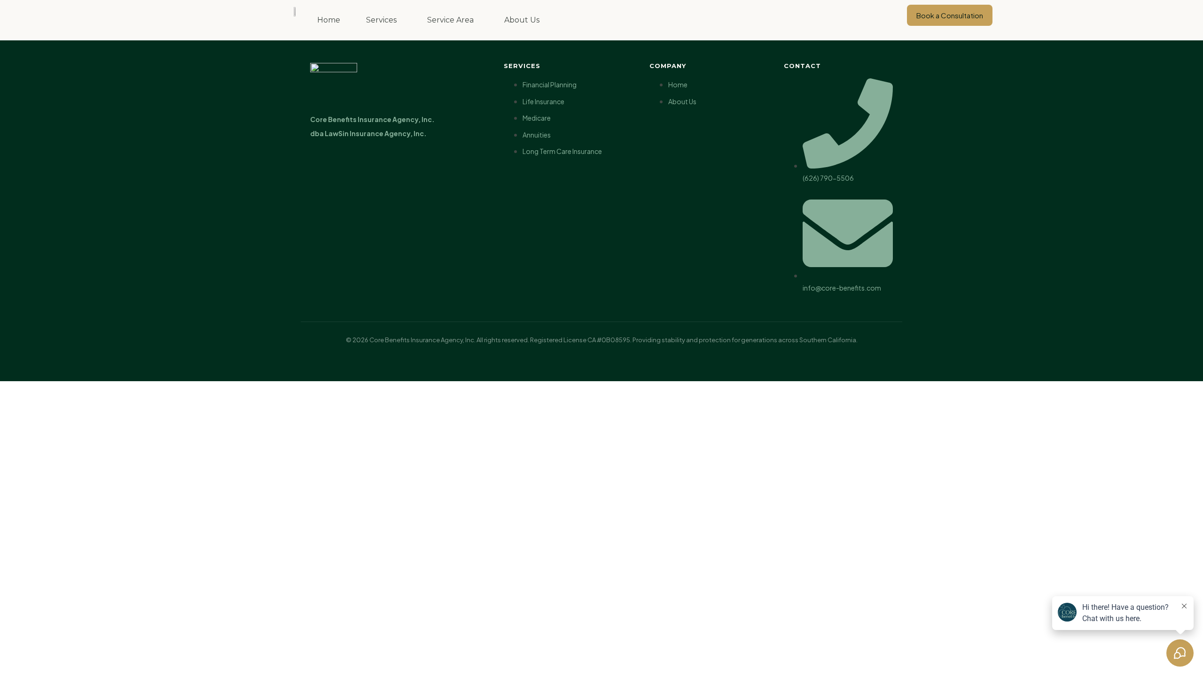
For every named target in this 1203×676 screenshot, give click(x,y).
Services (381, 19)
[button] (383, 20)
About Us (521, 19)
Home (328, 19)
